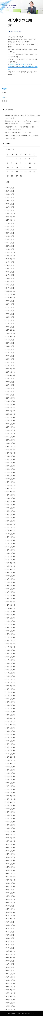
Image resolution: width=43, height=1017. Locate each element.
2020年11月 (9, 411)
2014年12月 (9, 640)
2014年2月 (8, 673)
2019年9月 (8, 456)
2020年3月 (8, 437)
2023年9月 (8, 301)
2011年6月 (8, 776)
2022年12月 (9, 330)
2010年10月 (9, 802)
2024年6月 (8, 272)
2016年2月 (8, 595)
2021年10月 (9, 375)
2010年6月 (8, 815)
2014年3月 (8, 670)
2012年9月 (8, 728)
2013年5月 (8, 702)
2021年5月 (8, 391)
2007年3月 (8, 941)
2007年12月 (9, 912)
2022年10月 (9, 336)
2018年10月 (9, 492)
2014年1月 (8, 676)
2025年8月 (8, 226)
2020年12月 (9, 408)
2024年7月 (8, 268)
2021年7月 (8, 385)
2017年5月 (8, 547)
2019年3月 (8, 475)
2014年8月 (8, 653)
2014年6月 (8, 660)
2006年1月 (8, 987)
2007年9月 (8, 922)
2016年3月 (8, 592)
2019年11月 (9, 450)
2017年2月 (8, 556)
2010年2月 (8, 828)
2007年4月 (8, 938)
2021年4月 (8, 395)
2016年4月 (8, 589)
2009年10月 (9, 841)
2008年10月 (9, 880)
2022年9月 (8, 340)
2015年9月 (8, 611)
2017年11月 (9, 527)
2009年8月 (8, 847)
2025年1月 (8, 249)
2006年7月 (8, 967)
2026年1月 (8, 210)
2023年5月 (8, 314)
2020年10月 (9, 414)
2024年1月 (8, 288)
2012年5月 (8, 741)
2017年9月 (8, 534)
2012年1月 (8, 754)
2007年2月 (8, 945)
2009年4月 (8, 860)
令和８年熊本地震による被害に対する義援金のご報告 (22, 115)
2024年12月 (9, 252)
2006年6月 (8, 970)
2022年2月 (8, 362)
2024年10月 (9, 259)
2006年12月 (9, 951)
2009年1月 (8, 870)
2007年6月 (8, 932)
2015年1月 (8, 637)
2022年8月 (8, 343)
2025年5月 (8, 236)
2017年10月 (9, 530)
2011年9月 (8, 767)
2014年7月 (8, 657)
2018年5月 (8, 508)
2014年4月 (8, 666)
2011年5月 (8, 779)
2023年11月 (9, 294)
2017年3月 (8, 553)
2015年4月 (8, 627)
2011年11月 (9, 760)
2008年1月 (8, 909)
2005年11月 (9, 993)
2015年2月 (8, 634)
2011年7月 (8, 773)
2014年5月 (8, 663)
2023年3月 (8, 320)
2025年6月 (8, 233)
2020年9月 (8, 417)
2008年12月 (9, 873)
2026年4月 (8, 201)
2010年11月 (9, 799)
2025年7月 (8, 230)
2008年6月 (8, 893)
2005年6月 (8, 1009)
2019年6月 (8, 466)
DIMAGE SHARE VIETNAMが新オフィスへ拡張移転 (22, 135)
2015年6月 (8, 621)
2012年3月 (8, 747)
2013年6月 (8, 699)
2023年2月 (8, 323)
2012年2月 (8, 750)
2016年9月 (8, 572)
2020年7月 (8, 424)
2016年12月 (9, 563)
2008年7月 (8, 890)
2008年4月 (8, 899)
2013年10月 (9, 686)
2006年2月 (8, 983)
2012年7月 (8, 734)
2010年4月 (8, 822)
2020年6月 (8, 427)
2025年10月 (9, 220)
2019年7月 (8, 463)
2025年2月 (8, 246)
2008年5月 (8, 896)
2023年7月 (8, 307)
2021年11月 (9, 372)
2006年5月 (8, 974)
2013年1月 (8, 715)
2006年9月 (8, 961)
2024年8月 (8, 265)
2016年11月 (9, 566)
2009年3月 (8, 864)
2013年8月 (8, 692)
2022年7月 (8, 346)
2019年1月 (8, 482)
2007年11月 (9, 915)
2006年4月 (8, 977)
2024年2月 (8, 285)
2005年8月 (8, 1003)
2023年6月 (8, 311)
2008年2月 (8, 906)
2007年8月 (8, 925)
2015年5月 (8, 624)
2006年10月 (9, 957)
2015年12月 (9, 602)
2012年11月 (9, 721)
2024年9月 (8, 262)
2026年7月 (8, 191)
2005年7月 (8, 1006)
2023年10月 (9, 298)
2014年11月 (9, 644)
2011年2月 (8, 789)
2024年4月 (8, 278)
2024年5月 (8, 275)
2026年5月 (8, 197)
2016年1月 (8, 598)
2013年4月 (8, 705)
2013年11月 (9, 682)
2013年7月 (8, 695)
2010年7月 (8, 812)
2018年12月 (9, 485)
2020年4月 (8, 433)
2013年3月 (8, 708)
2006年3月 (8, 980)
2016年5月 (8, 585)
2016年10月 (9, 569)
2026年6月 (8, 194)
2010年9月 (8, 805)
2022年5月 (8, 353)
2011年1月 (8, 793)
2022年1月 (8, 365)
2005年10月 (9, 996)
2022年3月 (8, 359)
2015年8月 (8, 615)
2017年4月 (8, 550)
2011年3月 (8, 786)
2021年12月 (9, 369)
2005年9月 (8, 1000)
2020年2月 (8, 440)
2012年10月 (9, 725)
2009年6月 (8, 854)
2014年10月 (9, 647)
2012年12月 (9, 718)
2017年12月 (9, 524)
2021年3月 (8, 398)
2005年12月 (9, 990)
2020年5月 (8, 430)
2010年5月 (8, 818)
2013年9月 (8, 689)
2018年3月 (8, 514)
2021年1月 (8, 404)
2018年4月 (8, 511)
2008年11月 (9, 877)
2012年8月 (8, 731)
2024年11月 (9, 256)
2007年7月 (8, 928)
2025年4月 (8, 239)
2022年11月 (9, 333)
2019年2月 (8, 479)
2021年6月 (8, 388)
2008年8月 (8, 886)
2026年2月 (8, 207)
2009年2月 (8, 867)
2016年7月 (8, 579)
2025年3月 (8, 243)
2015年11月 (9, 605)
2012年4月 (8, 744)
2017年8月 (8, 537)
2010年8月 (8, 809)
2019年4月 (8, 472)
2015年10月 (9, 608)
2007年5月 (8, 935)
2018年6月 (8, 505)
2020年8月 (8, 420)
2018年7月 (8, 501)
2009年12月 (9, 835)
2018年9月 (8, 495)
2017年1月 (8, 560)
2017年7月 (8, 540)
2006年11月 (9, 954)
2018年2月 (8, 518)
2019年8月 (8, 459)
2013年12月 (9, 679)
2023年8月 (8, 304)
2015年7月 (8, 618)
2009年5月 (8, 857)
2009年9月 (8, 844)
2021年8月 (8, 382)
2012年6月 (8, 737)
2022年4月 (8, 356)
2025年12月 (9, 213)
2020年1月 (8, 443)
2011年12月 (9, 757)
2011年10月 (9, 763)
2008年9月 (8, 883)
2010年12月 (9, 796)
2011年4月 (8, 783)
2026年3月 (8, 204)
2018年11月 (9, 488)
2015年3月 (8, 631)
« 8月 (8, 182)
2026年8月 (8, 188)
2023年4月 (8, 317)
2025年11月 (9, 217)
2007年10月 (9, 919)
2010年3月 (8, 825)
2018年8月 (8, 498)
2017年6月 (8, 543)
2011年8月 (8, 770)
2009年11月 (9, 838)
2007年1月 (8, 948)
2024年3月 (8, 281)
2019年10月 (9, 453)
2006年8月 (8, 964)
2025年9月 (8, 223)
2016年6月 (8, 582)
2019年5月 (8, 469)
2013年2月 (8, 712)
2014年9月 (8, 650)
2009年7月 (8, 851)
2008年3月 (8, 902)
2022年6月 (8, 349)
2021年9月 (8, 378)
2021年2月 (8, 401)
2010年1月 (8, 831)
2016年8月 (8, 576)
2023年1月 (8, 327)
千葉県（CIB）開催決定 (12, 132)
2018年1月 (8, 521)
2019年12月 (9, 446)
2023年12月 (9, 291)
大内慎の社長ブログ (28, 1013)
